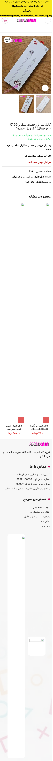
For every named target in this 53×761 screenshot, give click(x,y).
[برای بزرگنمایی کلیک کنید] (45, 88)
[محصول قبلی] (49, 118)
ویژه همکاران (18, 176)
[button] (46, 420)
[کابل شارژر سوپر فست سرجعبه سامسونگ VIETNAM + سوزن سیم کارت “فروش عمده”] (14, 313)
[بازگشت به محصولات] (45, 118)
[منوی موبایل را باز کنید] (47, 20)
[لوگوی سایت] (26, 20)
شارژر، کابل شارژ (33, 181)
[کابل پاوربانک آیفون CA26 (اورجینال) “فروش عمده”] (39, 313)
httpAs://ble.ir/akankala (25, 6)
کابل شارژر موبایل (35, 176)
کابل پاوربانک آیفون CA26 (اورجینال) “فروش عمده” (39, 429)
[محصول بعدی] (42, 118)
